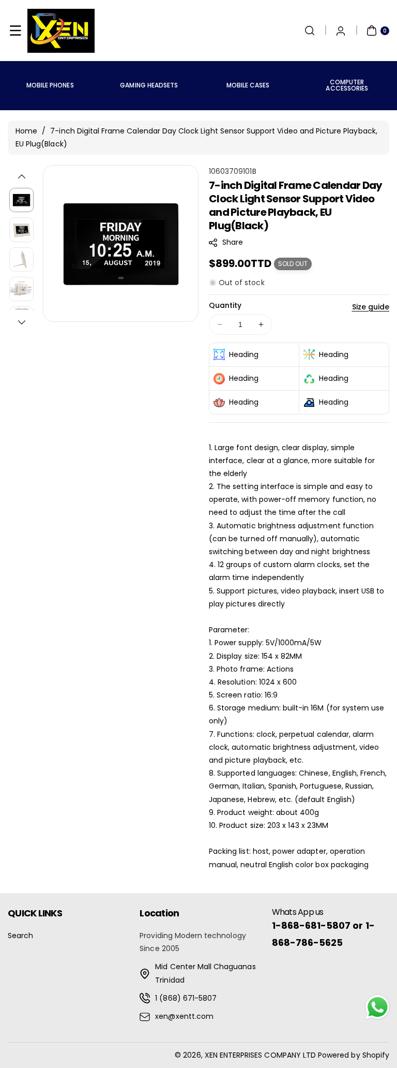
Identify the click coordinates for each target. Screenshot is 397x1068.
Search (20, 935)
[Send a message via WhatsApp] (377, 1007)
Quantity (225, 305)
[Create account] (340, 30)
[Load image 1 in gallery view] (21, 200)
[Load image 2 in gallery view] (21, 229)
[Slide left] (21, 176)
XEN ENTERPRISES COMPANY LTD (260, 1055)
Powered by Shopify (353, 1055)
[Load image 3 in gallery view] (21, 259)
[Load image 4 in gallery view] (21, 289)
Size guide (371, 307)
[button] (15, 30)
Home (26, 131)
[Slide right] (21, 322)
